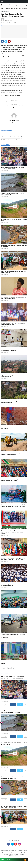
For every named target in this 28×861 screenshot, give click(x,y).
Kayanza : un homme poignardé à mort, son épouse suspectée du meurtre (12, 375)
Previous (4, 668)
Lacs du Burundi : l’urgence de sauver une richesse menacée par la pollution (12, 194)
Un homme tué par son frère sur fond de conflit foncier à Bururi (14, 220)
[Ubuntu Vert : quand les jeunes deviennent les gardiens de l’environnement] (14, 260)
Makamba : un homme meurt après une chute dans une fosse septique (13, 427)
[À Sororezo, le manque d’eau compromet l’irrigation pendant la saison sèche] (14, 390)
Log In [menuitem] (2, 1)
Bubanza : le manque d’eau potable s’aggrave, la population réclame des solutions (12, 453)
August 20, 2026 (5, 352)
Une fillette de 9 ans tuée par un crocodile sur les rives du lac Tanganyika (14, 246)
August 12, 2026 (5, 507)
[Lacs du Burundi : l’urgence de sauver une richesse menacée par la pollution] (14, 182)
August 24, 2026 (5, 248)
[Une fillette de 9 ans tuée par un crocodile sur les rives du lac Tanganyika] (14, 234)
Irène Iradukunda (9, 19)
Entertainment (5, 11)
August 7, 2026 (4, 611)
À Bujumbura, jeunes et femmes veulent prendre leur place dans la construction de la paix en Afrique (13, 558)
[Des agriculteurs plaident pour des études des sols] (14, 599)
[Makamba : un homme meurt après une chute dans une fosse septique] (14, 416)
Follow (14, 122)
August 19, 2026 (5, 378)
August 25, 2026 (5, 222)
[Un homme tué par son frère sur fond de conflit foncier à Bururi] (14, 208)
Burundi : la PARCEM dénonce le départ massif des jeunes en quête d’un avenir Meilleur (12, 479)
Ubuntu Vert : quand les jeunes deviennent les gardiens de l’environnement (13, 271)
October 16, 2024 (8, 20)
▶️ (25, 859)
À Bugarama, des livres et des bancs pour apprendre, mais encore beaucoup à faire (13, 323)
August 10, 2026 (5, 561)
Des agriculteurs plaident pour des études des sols (12, 610)
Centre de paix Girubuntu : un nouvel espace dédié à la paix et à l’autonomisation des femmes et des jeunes (13, 505)
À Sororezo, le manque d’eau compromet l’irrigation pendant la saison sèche (13, 401)
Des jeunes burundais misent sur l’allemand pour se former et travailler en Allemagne (13, 349)
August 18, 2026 (5, 404)
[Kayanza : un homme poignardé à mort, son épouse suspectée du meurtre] (14, 364)
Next (9, 668)
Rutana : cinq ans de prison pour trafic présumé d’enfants (12, 662)
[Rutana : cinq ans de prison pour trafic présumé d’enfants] (14, 651)
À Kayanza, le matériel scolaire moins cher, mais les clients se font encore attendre (12, 168)
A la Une (3, 165)
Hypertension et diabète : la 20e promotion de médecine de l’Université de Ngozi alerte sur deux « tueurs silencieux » (13, 532)
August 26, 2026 (5, 170)
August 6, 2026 (4, 665)
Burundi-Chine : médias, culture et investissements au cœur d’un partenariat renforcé (13, 297)
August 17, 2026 (5, 456)
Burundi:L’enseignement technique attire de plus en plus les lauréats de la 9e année (14, 584)
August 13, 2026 (5, 482)
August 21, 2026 (5, 326)
